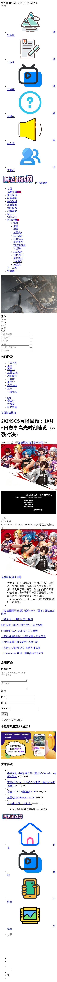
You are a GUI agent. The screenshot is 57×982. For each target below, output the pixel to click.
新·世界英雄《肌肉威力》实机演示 (19, 642)
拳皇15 (11, 369)
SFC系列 (18, 258)
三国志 (11, 379)
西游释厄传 (19, 245)
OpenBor (11, 217)
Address (5, 708)
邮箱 (3, 702)
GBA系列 (18, 255)
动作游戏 (12, 208)
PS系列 (17, 264)
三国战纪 (18, 235)
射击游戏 (12, 204)
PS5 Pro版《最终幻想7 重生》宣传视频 (22, 625)
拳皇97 (11, 382)
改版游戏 (12, 211)
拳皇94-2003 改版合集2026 (21, 791)
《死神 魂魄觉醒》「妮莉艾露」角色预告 (23, 636)
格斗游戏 (12, 201)
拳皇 (15, 226)
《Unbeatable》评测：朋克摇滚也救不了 (22, 653)
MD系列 (17, 251)
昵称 (3, 697)
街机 (15, 223)
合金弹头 (18, 239)
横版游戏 (12, 198)
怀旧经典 (13, 219)
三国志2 (17, 232)
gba (9, 397)
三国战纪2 (12, 372)
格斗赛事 (33, 442)
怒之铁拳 (12, 407)
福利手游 (14, 191)
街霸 (15, 229)
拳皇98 (11, 400)
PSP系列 (17, 261)
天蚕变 (11, 403)
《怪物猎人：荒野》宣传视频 (17, 619)
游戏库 (11, 271)
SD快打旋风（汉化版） (19, 803)
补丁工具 (12, 267)
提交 (4, 714)
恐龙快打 (18, 242)
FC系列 (17, 248)
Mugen (10, 214)
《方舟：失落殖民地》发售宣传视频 (20, 647)
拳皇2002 (12, 385)
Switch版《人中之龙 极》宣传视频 (19, 630)
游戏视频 (11, 412)
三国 (9, 388)
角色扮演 (12, 195)
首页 (9, 188)
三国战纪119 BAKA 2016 (20, 797)
